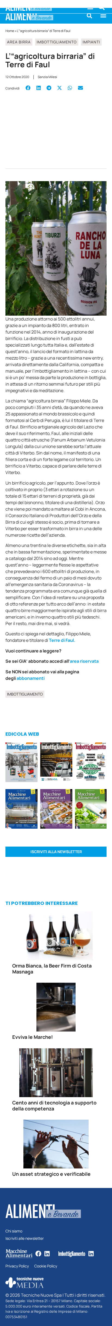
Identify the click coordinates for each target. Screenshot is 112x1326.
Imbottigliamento (57, 41)
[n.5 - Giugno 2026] (21, 809)
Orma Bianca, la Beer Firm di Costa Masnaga (52, 968)
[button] (89, 16)
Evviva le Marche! (32, 1037)
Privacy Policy (17, 1266)
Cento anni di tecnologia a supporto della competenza (54, 1105)
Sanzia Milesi (47, 77)
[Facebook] (38, 1254)
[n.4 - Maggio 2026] (56, 763)
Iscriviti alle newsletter (24, 1238)
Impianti (91, 41)
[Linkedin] (47, 1254)
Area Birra (19, 41)
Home (9, 30)
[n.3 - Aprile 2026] (91, 763)
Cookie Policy (45, 1266)
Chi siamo (13, 1231)
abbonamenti (31, 678)
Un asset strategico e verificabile (51, 1174)
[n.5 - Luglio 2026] (21, 763)
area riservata (84, 661)
